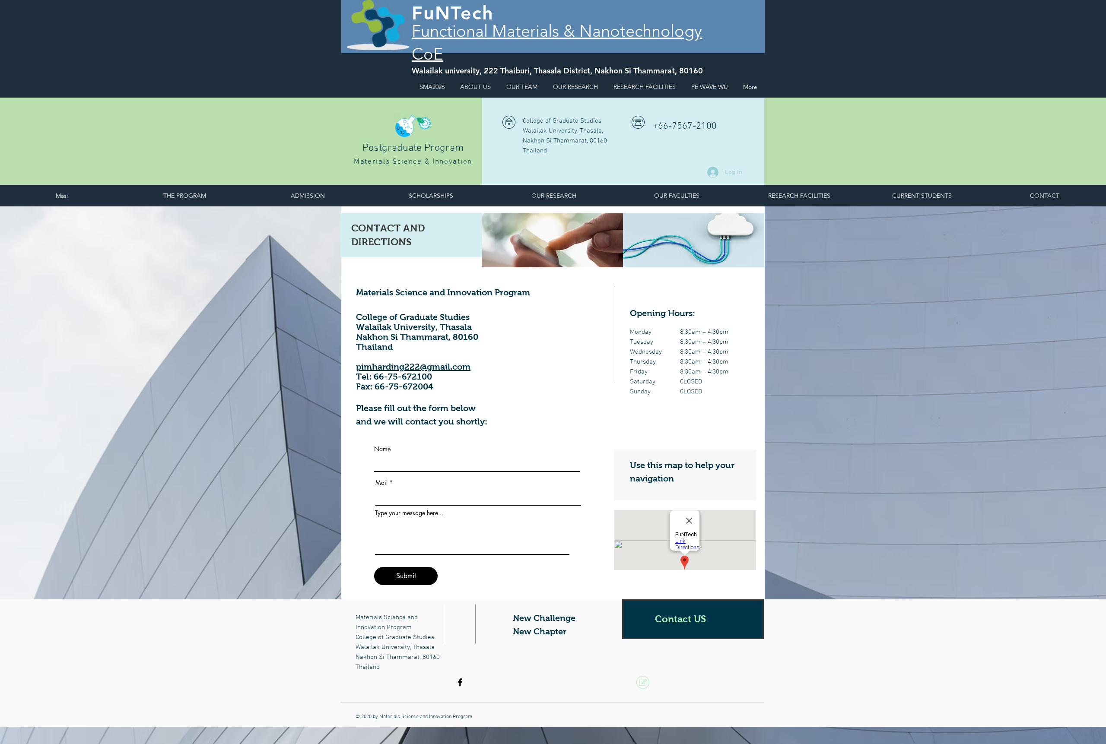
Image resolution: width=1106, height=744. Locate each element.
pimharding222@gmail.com (413, 366)
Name (382, 449)
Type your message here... (409, 513)
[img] (552, 240)
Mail (382, 483)
